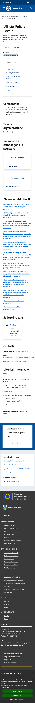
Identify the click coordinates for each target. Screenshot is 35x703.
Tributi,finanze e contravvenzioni (14, 583)
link (8, 687)
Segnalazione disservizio (12, 657)
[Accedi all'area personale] (28, 2)
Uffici (23, 16)
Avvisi (6, 607)
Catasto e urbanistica (11, 565)
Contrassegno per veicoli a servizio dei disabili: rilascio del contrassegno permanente (16, 206)
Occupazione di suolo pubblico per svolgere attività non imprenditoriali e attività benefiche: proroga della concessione (15, 283)
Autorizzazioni (8, 592)
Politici (6, 537)
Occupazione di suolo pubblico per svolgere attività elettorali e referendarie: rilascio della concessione (16, 273)
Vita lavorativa (9, 559)
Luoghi (6, 616)
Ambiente (7, 586)
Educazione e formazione (12, 577)
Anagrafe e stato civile (11, 553)
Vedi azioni (16, 48)
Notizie (6, 601)
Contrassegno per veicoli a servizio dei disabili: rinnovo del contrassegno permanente (16, 215)
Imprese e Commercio (11, 562)
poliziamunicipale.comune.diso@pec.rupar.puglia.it (19, 357)
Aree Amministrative (11, 528)
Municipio (13, 325)
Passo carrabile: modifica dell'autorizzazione (11, 308)
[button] (17, 700)
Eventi (6, 619)
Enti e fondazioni (9, 534)
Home (4, 16)
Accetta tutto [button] (17, 691)
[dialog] (17, 686)
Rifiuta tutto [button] (17, 695)
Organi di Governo (10, 525)
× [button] (33, 672)
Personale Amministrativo (12, 540)
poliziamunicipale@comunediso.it (18, 361)
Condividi (6, 48)
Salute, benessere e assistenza (14, 589)
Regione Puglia (7, 2)
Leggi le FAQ (8, 660)
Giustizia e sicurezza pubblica (13, 580)
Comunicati (7, 604)
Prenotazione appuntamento (13, 654)
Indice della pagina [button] (12, 63)
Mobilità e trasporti (10, 568)
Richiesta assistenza (10, 663)
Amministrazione (14, 16)
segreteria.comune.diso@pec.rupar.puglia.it (15, 643)
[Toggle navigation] (4, 8)
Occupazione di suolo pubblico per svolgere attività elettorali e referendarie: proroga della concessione (16, 265)
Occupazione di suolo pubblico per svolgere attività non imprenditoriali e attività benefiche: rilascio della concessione (15, 293)
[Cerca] (31, 8)
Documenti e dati (9, 543)
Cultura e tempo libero (11, 556)
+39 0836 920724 (22, 351)
